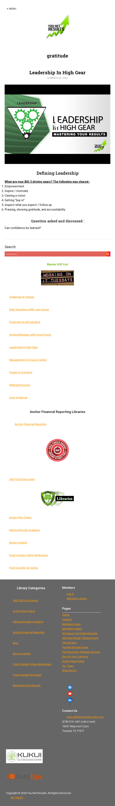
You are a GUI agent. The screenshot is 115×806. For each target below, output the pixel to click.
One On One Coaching (75, 656)
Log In (70, 593)
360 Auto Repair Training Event (80, 638)
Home (65, 614)
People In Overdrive (20, 372)
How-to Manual (18, 397)
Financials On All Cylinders (24, 322)
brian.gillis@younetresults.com (85, 717)
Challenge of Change (21, 297)
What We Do (69, 670)
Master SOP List (57, 264)
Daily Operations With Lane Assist (29, 309)
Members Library (77, 598)
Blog (15, 643)
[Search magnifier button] (107, 253)
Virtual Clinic (69, 642)
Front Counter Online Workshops (28, 555)
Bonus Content (18, 542)
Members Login (71, 624)
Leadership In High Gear (57, 72)
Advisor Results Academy (24, 530)
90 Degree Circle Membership (79, 633)
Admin (17, 797)
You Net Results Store (75, 647)
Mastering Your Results (27, 685)
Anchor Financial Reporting (30, 424)
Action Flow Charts (20, 517)
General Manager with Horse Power (30, 334)
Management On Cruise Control (28, 359)
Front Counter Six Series (23, 567)
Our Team (68, 665)
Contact (67, 619)
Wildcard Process (19, 385)
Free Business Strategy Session (81, 652)
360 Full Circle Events (22, 479)
